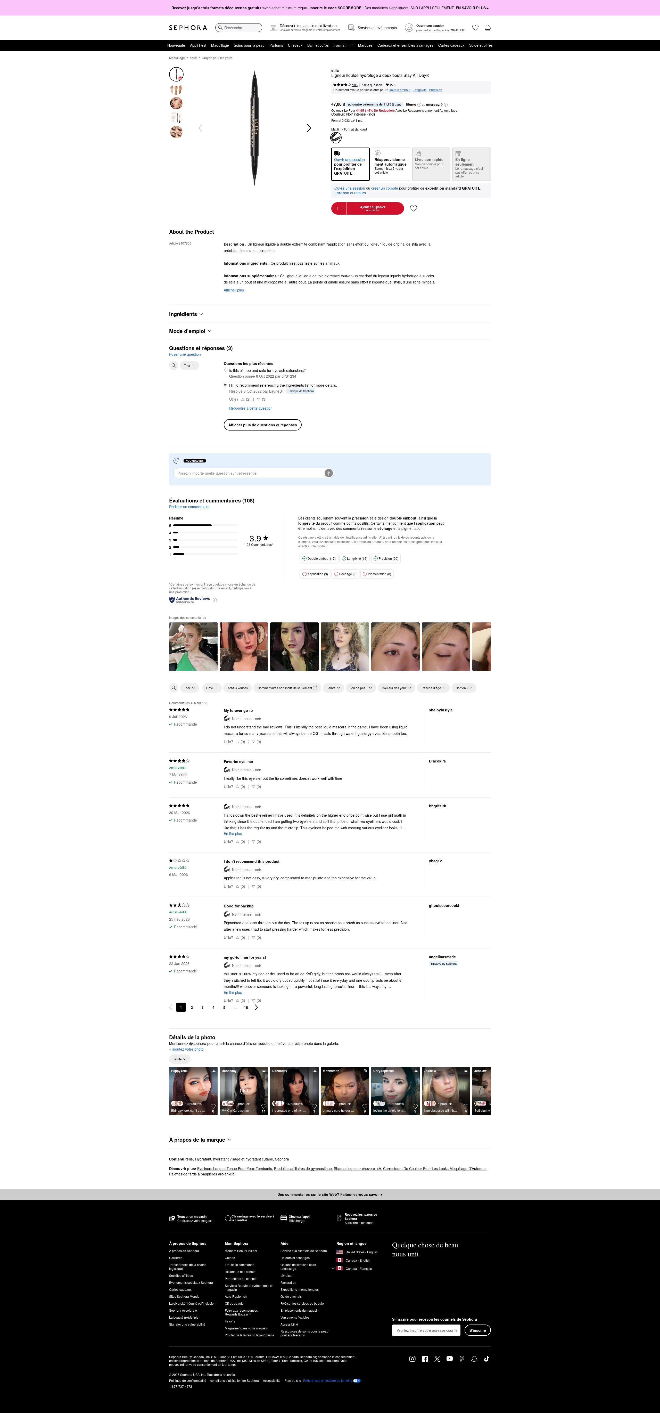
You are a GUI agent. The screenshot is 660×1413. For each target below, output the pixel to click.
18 (246, 1007)
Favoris (230, 1321)
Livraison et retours (350, 192)
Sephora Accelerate (183, 1310)
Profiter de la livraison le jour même (249, 1335)
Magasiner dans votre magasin (246, 1328)
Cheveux (295, 45)
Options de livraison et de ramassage (298, 1266)
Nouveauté (176, 45)
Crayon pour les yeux (217, 57)
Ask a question (371, 85)
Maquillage (220, 45)
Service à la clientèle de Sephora (303, 1250)
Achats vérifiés (237, 688)
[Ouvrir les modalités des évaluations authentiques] (215, 600)
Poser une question (185, 354)
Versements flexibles (294, 1317)
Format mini (343, 45)
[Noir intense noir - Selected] (336, 137)
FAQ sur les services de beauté (302, 1303)
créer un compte (384, 188)
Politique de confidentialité (187, 1380)
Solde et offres (481, 45)
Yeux (193, 57)
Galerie (230, 1257)
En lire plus (233, 833)
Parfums (276, 45)
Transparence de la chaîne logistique (188, 1266)
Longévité (420, 89)
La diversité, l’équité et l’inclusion (192, 1303)
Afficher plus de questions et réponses (262, 424)
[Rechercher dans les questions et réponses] (173, 365)
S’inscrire (477, 1330)
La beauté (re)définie (184, 1317)
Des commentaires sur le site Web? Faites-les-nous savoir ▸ (330, 1194)
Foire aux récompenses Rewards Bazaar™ (241, 1312)
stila (335, 70)
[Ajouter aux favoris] (413, 208)
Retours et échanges (295, 1257)
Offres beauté (234, 1303)
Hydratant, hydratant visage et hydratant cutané (234, 1159)
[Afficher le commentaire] (193, 646)
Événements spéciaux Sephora (191, 1282)
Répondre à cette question (251, 408)
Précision (435, 89)
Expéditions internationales (299, 1289)
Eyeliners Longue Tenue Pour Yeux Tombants (234, 1168)
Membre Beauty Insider (241, 1250)
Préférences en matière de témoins (327, 1380)
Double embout (399, 89)
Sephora (282, 1159)
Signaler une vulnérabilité (187, 1324)
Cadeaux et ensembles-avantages (405, 45)
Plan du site (293, 1380)
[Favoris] (475, 28)
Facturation (288, 1282)
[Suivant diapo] (308, 128)
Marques (365, 45)
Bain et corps (318, 45)
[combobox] (238, 27)
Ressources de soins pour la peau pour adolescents (304, 1333)
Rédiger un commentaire (189, 506)
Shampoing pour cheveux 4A (357, 1168)
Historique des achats (240, 1271)
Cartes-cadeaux (451, 45)
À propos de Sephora (184, 1250)
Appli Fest (198, 45)
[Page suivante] (256, 1007)
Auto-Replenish (236, 1296)
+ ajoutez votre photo (186, 1049)
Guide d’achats (291, 1296)
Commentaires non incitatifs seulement (285, 688)
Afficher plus (234, 290)
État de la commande (239, 1264)
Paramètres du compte (241, 1278)
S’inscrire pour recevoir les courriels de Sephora (434, 1319)
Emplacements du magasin (299, 1310)
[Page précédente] (170, 1007)
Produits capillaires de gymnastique (303, 1168)
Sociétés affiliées (181, 1275)
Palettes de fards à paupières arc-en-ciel (202, 1173)
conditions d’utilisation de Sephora (234, 1380)
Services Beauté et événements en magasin (249, 1287)
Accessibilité (289, 1324)
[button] (419, 105)
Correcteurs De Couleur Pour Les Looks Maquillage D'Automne (434, 1168)
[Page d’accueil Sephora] (188, 27)
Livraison (286, 1275)
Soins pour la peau (249, 45)
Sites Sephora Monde (184, 1296)
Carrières (175, 1257)
